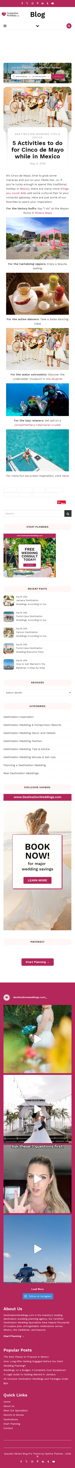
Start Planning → (38, 962)
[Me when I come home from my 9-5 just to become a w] (37, 1249)
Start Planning (11, 1423)
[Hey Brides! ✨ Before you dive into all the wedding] (37, 1179)
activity (10, 490)
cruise (39, 490)
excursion (11, 495)
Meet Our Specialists (15, 1410)
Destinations (10, 1419)
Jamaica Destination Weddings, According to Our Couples (31, 603)
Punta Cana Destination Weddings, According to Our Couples (31, 618)
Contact (8, 1428)
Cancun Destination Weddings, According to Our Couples (31, 634)
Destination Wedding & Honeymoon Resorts (32, 725)
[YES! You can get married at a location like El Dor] (37, 1039)
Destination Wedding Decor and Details (29, 733)
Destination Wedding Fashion (22, 741)
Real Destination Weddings (21, 773)
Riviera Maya (43, 212)
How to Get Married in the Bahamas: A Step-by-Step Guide (30, 666)
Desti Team (14, 503)
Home (6, 1401)
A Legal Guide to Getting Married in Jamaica (29, 1374)
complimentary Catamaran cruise (37, 425)
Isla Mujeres (54, 379)
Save (63, 503)
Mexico (24, 188)
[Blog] (9, 14)
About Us (8, 1406)
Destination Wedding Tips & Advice (26, 749)
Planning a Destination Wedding (24, 765)
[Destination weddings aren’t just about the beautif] (37, 1109)
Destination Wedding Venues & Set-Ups (29, 757)
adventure (25, 490)
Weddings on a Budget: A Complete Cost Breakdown (34, 1370)
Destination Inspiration (18, 717)
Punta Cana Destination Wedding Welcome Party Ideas (30, 650)
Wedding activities (45, 495)
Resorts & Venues (13, 1414)
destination (54, 490)
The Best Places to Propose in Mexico (26, 1356)
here (65, 475)
